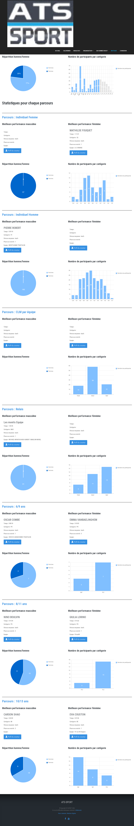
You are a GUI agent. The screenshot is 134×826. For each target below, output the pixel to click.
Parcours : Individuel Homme (20, 214)
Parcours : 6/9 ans (13, 506)
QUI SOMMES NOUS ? (102, 51)
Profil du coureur (13, 151)
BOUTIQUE (114, 51)
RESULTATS (76, 51)
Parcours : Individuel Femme (20, 117)
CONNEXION (123, 51)
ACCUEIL (57, 51)
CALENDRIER (66, 51)
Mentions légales (71, 813)
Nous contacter (62, 813)
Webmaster (79, 810)
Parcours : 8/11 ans (14, 604)
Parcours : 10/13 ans (15, 701)
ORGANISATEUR (87, 51)
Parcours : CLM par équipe (18, 312)
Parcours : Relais (12, 409)
